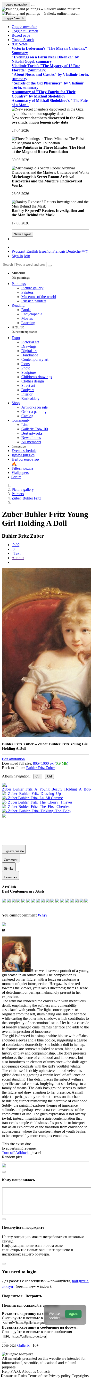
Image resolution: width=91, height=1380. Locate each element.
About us (29, 1371)
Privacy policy (60, 1376)
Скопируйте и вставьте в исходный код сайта (39, 1318)
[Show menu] (33, 5)
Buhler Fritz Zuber (40, 768)
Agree (73, 1314)
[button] (24, 27)
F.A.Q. (16, 1371)
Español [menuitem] (45, 251)
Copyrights (80, 1376)
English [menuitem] (32, 251)
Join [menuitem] (27, 256)
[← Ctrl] (36, 811)
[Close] (50, 265)
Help (6, 1371)
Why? (43, 915)
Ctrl (37, 776)
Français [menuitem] (58, 251)
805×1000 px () (50, 763)
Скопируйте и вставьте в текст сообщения (37, 1332)
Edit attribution (13, 759)
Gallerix (23, 1345)
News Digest (22, 234)
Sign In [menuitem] (17, 256)
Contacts (43, 1371)
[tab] (15, 545)
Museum (21, 275)
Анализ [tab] (18, 558)
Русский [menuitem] (18, 251)
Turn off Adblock (15, 1153)
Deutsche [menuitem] (73, 251)
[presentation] (50, 562)
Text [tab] (16, 553)
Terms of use (38, 1376)
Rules (23, 1376)
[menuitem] (85, 251)
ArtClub (24, 329)
